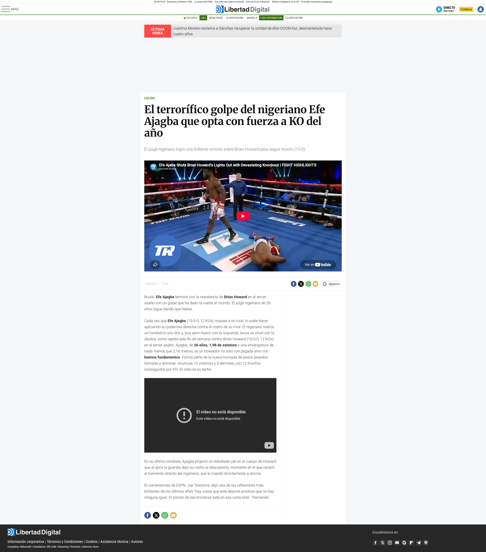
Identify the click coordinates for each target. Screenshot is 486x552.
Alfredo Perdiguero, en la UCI (285, 2)
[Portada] (242, 9)
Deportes (191, 17)
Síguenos (334, 284)
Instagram (390, 543)
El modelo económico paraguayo (316, 2)
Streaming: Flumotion (69, 546)
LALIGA (149, 98)
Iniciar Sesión (480, 9)
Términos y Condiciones (65, 541)
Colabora (466, 9)
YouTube (397, 543)
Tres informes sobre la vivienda (229, 2)
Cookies (92, 541)
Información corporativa (26, 541)
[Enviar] (308, 284)
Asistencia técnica (114, 541)
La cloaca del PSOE (203, 2)
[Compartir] (294, 284)
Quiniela (252, 17)
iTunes (426, 543)
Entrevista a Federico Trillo (179, 2)
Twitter (382, 543)
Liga (203, 17)
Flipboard (411, 543)
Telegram (418, 543)
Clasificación (234, 17)
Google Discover (404, 543)
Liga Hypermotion (271, 17)
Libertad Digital (190, 532)
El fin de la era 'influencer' (258, 2)
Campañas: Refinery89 (19, 546)
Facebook (375, 543)
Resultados (216, 17)
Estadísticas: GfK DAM (44, 546)
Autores (137, 541)
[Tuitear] (301, 284)
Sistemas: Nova (90, 546)
